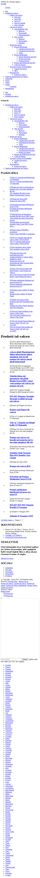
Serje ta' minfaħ (19, 23)
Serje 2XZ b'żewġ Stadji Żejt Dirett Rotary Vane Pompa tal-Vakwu (22, 276)
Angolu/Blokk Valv (21, 29)
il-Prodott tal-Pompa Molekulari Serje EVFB (20, 477)
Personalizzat (14, 73)
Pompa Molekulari (20, 47)
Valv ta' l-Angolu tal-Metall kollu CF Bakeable (22, 423)
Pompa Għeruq (24, 61)
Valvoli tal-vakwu (16, 27)
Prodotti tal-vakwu (11, 13)
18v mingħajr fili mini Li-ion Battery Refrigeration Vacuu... (20, 194)
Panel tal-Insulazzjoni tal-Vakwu (16, 77)
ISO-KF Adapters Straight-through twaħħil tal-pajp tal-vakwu (22, 398)
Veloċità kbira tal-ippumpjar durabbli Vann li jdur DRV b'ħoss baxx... (21, 224)
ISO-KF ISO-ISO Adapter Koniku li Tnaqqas (22, 506)
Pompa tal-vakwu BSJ (17, 201)
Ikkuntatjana (9, 88)
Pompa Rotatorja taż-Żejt (27, 57)
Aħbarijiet (8, 79)
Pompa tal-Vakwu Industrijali (16, 585)
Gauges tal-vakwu (20, 69)
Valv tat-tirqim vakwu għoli (19, 249)
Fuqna (7, 85)
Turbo (21, 53)
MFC (16, 71)
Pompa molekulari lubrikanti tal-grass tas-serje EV (21, 285)
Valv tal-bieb (18, 37)
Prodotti (8, 94)
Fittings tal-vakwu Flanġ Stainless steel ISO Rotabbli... (21, 307)
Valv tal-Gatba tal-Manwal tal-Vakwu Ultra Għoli (20, 316)
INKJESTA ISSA (7, 558)
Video (7, 83)
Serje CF (17, 21)
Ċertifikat (13, 86)
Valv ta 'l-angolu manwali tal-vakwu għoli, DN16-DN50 (20, 243)
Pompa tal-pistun (24, 59)
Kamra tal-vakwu (20, 75)
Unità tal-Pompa (20, 65)
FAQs (7, 81)
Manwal (21, 31)
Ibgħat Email (5, 591)
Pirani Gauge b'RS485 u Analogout (22, 234)
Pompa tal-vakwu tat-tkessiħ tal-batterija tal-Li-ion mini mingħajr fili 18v (21, 439)
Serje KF (17, 17)
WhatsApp (9, 594)
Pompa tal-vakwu (7, 583)
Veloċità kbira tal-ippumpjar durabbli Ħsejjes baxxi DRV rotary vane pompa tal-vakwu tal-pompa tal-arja (22, 381)
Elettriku (22, 43)
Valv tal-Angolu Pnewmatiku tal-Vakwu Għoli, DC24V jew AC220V (21, 329)
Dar (6, 11)
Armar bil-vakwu (20, 583)
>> (14, 520)
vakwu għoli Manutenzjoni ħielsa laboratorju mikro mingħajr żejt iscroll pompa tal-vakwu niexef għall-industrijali (22, 357)
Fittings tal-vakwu (16, 15)
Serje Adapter (19, 25)
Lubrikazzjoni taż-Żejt (26, 49)
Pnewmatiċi (23, 33)
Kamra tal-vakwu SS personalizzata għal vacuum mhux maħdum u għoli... (22, 263)
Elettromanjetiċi (24, 35)
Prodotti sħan (12, 581)
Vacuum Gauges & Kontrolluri (20, 67)
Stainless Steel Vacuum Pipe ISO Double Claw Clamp (20, 455)
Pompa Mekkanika (20, 55)
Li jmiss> (9, 520)
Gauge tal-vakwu (7, 587)
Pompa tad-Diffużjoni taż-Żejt (24, 63)
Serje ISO (17, 19)
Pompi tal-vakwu (16, 45)
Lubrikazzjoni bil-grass (27, 51)
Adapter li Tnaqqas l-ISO (21, 516)
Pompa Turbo (32, 585)
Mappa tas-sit (23, 581)
